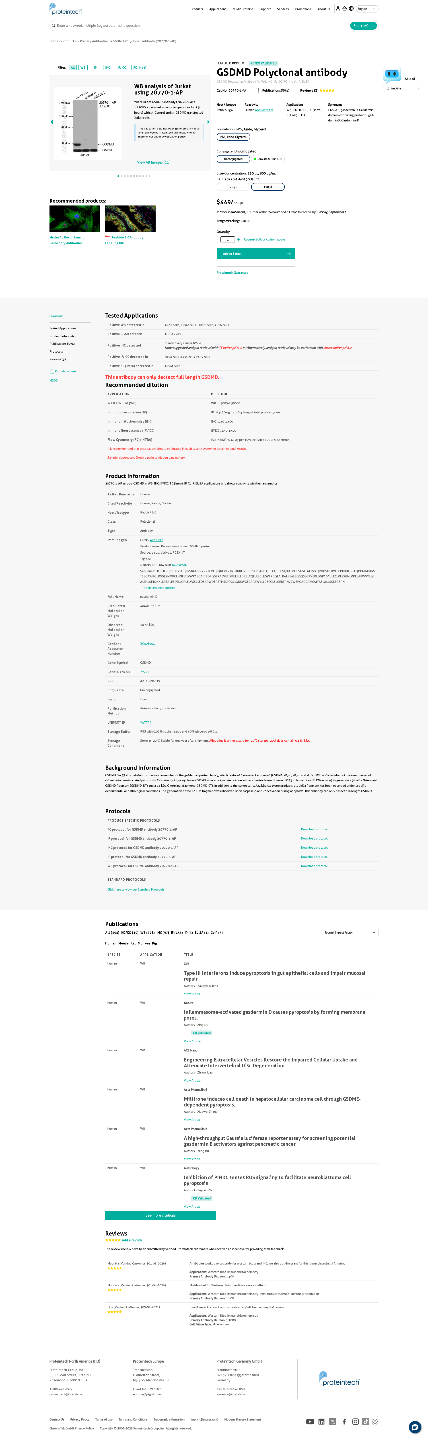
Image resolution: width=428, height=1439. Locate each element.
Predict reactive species (158, 587)
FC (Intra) (139, 67)
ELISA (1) (202, 932)
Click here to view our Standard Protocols (135, 889)
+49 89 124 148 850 (231, 1389)
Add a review (132, 1240)
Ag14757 (156, 540)
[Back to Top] (401, 1428)
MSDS (53, 380)
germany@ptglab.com (232, 1394)
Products (69, 41)
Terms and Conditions (133, 1419)
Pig (154, 943)
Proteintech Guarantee (232, 272)
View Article (192, 994)
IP (95, 67)
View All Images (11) (153, 162)
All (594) (112, 932)
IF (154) (177, 932)
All (73, 67)
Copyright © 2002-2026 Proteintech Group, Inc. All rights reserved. (146, 1428)
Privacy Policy (79, 1419)
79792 (144, 671)
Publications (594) (62, 343)
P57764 (145, 722)
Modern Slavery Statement (242, 1419)
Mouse (123, 943)
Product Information (63, 336)
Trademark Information (169, 1419)
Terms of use (104, 1419)
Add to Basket (232, 253)
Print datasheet (65, 371)
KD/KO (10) (129, 932)
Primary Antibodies (94, 41)
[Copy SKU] (257, 179)
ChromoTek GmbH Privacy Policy (71, 1428)
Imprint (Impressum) (204, 1419)
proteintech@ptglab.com (66, 1394)
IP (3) (189, 932)
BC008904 (179, 565)
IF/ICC (122, 67)
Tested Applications (62, 328)
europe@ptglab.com (147, 1394)
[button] (415, 1427)
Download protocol (314, 829)
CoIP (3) (217, 932)
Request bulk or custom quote (264, 239)
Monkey (144, 943)
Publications (271, 90)
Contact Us (56, 1419)
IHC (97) (163, 932)
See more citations (161, 1215)
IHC (107, 67)
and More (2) (264, 110)
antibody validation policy (169, 136)
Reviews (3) (309, 90)
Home (53, 41)
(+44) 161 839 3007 (147, 1389)
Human (110, 943)
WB (82, 67)
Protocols (56, 351)
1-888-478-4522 (60, 1389)
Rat (133, 943)
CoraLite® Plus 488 (269, 159)
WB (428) (147, 932)
